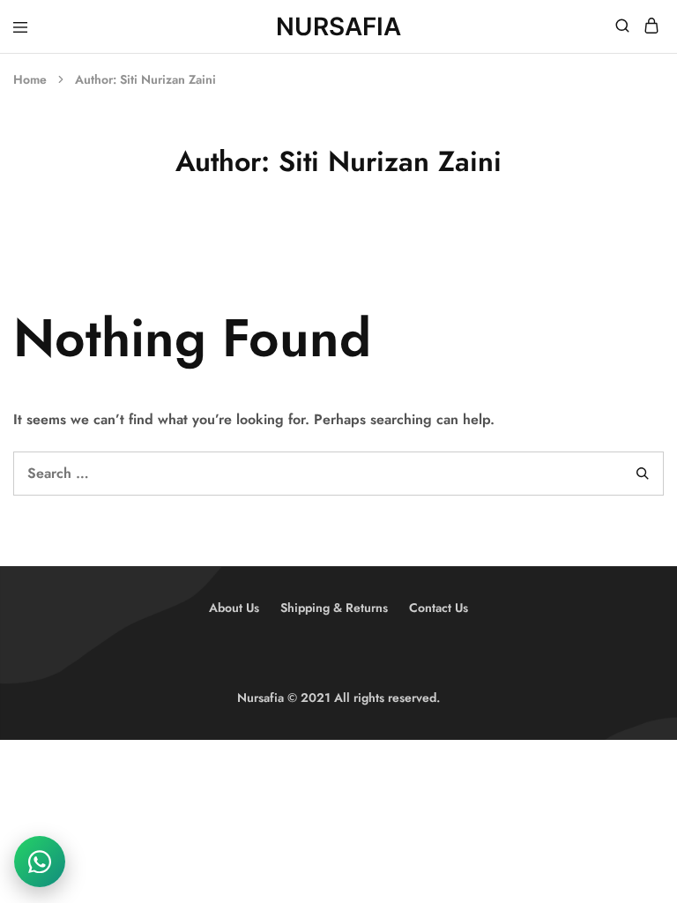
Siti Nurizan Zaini (168, 79)
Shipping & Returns (334, 607)
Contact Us (438, 607)
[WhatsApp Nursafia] (39, 861)
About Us (234, 607)
